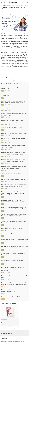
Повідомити (9, 326)
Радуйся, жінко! (4, 322)
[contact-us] (27, 2)
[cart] (25, 2)
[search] (4, 2)
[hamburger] (1, 2)
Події (4, 5)
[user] (22, 2)
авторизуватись (20, 341)
